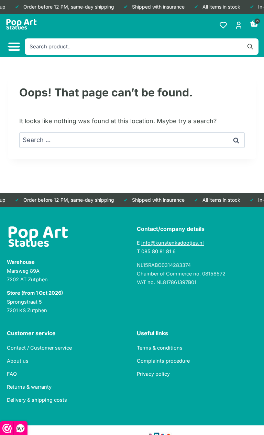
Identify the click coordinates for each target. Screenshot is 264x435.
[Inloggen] (238, 25)
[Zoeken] (250, 46)
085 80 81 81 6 (158, 251)
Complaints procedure (163, 361)
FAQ (12, 374)
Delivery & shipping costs (37, 400)
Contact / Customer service (39, 348)
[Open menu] (13, 46)
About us (18, 361)
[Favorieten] (223, 25)
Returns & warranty (29, 387)
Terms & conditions (160, 348)
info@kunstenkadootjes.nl (172, 243)
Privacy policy (153, 374)
